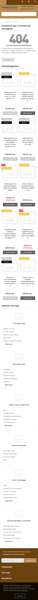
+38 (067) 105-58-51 (27, 7)
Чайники (6, 381)
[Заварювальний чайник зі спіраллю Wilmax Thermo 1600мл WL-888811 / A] (10, 218)
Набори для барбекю (10, 497)
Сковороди (6, 369)
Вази (4, 410)
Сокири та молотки (9, 491)
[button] (16, 2)
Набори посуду (8, 372)
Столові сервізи (8, 332)
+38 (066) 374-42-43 (27, 9)
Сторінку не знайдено (11, 21)
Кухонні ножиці (8, 494)
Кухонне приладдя (9, 529)
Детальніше (24, 590)
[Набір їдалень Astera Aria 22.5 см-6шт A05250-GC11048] (28, 126)
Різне (5, 460)
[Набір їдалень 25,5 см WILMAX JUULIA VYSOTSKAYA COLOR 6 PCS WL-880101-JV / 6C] (10, 126)
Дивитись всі (8, 344)
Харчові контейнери (10, 454)
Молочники (7, 338)
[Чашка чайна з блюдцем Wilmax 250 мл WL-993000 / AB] (28, 172)
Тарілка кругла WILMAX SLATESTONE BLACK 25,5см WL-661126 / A (28, 281)
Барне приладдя (8, 535)
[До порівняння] (17, 76)
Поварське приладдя (10, 378)
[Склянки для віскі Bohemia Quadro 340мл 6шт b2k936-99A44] (10, 172)
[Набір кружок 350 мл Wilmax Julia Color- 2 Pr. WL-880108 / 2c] (10, 80)
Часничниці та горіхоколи (12, 532)
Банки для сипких (9, 451)
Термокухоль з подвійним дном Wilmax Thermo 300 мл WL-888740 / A (27, 234)
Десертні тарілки (9, 329)
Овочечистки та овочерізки (12, 488)
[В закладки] (34, 73)
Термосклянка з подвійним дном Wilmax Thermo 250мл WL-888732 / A (27, 96)
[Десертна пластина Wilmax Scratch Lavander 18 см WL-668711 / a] (10, 265)
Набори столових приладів (12, 341)
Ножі (4, 485)
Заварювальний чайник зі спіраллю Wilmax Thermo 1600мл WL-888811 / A (10, 234)
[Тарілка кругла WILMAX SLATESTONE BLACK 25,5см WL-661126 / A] (28, 265)
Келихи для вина (9, 413)
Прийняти (20, 596)
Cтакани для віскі (9, 422)
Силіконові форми (9, 457)
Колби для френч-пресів (11, 526)
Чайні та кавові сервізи (11, 335)
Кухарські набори (9, 375)
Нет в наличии (10, 113)
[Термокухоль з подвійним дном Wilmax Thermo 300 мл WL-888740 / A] (28, 218)
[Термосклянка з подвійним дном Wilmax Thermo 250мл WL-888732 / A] (28, 80)
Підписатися (30, 560)
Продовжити (8, 60)
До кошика (27, 113)
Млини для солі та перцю (11, 538)
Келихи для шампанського (12, 416)
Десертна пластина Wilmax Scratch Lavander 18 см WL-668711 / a (10, 281)
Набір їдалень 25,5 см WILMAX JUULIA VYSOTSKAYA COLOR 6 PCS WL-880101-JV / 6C (10, 142)
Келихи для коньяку (9, 419)
